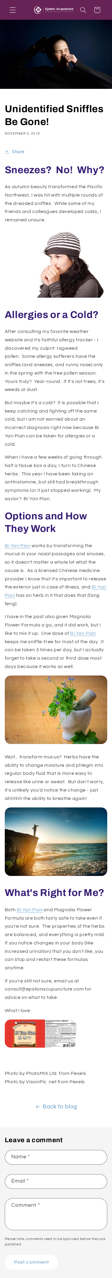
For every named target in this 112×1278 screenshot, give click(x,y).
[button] (12, 10)
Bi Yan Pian (18, 545)
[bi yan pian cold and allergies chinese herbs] (40, 1047)
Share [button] (18, 152)
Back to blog (60, 1107)
